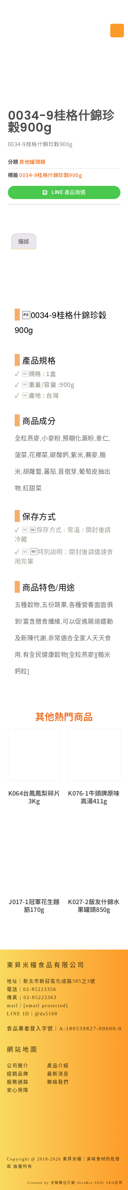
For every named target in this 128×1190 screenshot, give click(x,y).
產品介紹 (58, 1065)
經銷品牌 (18, 1073)
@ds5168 (46, 1013)
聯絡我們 (58, 1082)
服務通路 (18, 1082)
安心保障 (18, 1090)
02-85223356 (39, 989)
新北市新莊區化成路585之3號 (59, 981)
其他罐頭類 (32, 161)
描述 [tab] (23, 241)
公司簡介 (18, 1065)
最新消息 (58, 1073)
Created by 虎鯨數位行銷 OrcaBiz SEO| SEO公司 (75, 1183)
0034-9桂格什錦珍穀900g (50, 174)
